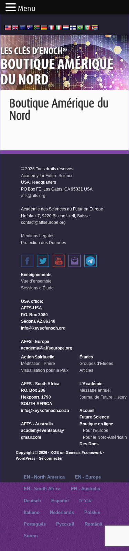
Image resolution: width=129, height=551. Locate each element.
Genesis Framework (84, 452)
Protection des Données (43, 242)
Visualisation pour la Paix (44, 370)
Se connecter (51, 458)
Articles (86, 370)
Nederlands (62, 512)
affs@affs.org (33, 195)
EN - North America (44, 477)
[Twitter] (43, 261)
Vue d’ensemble (36, 281)
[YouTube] (59, 261)
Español (60, 500)
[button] (12, 7)
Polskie (92, 512)
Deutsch (32, 500)
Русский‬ (65, 524)
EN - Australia (85, 488)
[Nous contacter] (74, 261)
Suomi (31, 535)
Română (93, 524)
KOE (55, 452)
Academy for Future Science (47, 175)
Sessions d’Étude (37, 288)
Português (35, 524)
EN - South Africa (42, 488)
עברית (85, 500)
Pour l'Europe (95, 430)
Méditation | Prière (38, 363)
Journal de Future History (103, 397)
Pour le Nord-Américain (105, 437)
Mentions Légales (37, 235)
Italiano (32, 512)
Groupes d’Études (96, 363)
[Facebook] (27, 261)
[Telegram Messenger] (90, 261)
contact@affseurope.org (43, 222)
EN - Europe (88, 477)
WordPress (25, 458)
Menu (26, 8)
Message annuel (95, 390)
